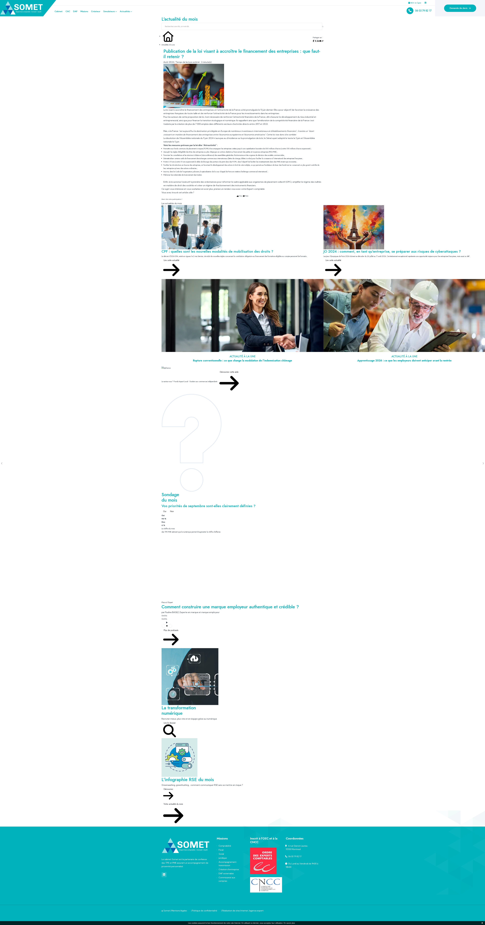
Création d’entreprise (229, 869)
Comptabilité (225, 846)
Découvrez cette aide (229, 372)
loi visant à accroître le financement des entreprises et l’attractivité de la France (203, 110)
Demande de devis (459, 8)
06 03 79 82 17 (423, 11)
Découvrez (168, 789)
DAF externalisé (226, 873)
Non (172, 511)
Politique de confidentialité (204, 910)
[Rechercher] (322, 26)
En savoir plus (289, 923)
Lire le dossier (170, 722)
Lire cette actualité (171, 260)
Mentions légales (179, 910)
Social (221, 854)
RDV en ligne (415, 2)
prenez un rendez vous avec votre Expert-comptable (239, 189)
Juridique (223, 858)
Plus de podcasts (171, 630)
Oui (164, 511)
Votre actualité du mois (173, 804)
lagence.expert (256, 910)
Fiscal (221, 850)
